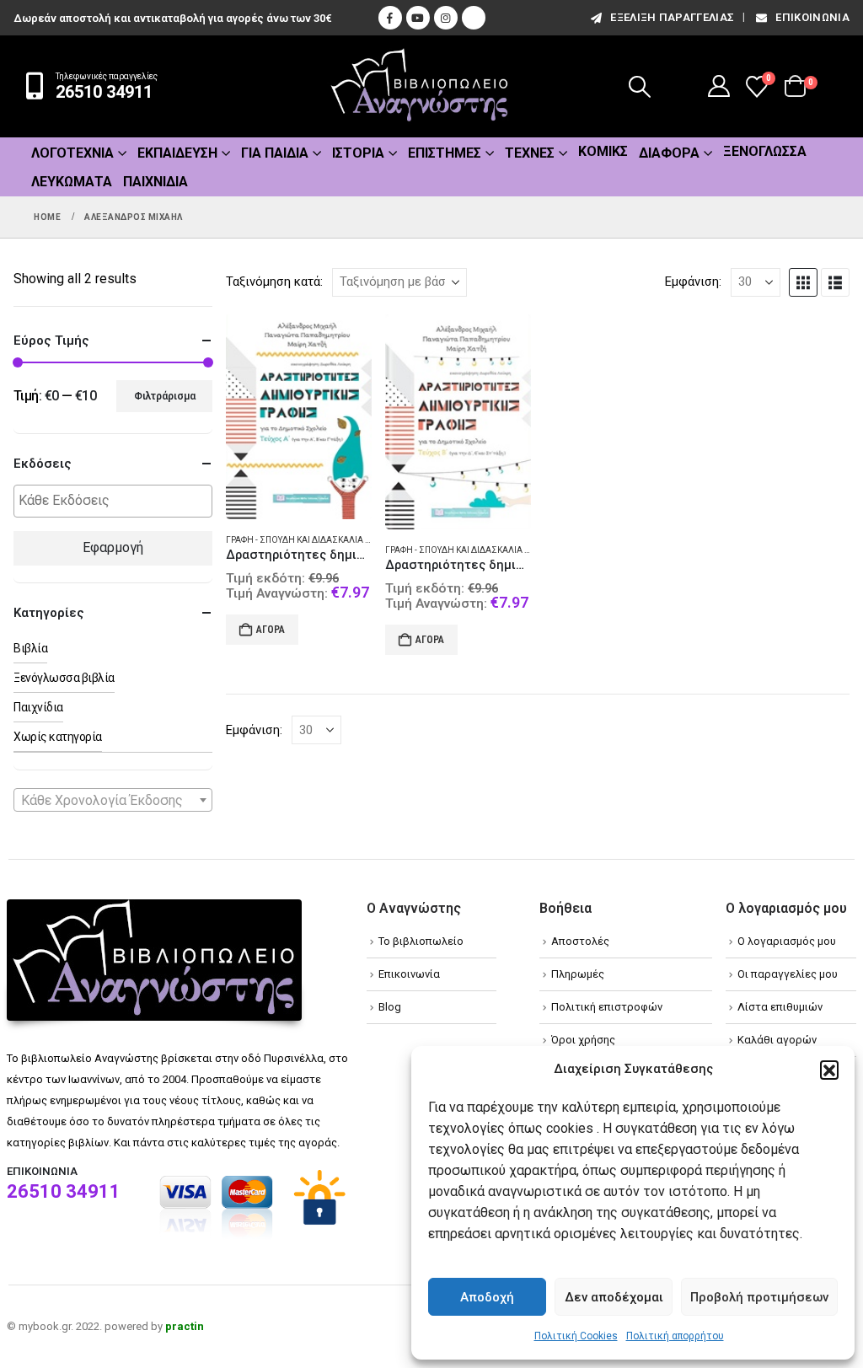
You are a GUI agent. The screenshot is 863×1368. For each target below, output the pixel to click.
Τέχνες (530, 153)
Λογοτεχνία (72, 153)
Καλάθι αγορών (777, 1039)
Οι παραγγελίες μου (787, 974)
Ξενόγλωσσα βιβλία (64, 677)
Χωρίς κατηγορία (57, 736)
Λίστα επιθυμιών (780, 1007)
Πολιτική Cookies (576, 1336)
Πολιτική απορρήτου (675, 1336)
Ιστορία (358, 153)
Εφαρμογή (113, 547)
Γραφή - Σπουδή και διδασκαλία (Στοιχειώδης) (327, 540)
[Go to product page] (299, 416)
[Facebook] (390, 18)
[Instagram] (446, 18)
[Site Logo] (419, 86)
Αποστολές (580, 941)
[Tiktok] (473, 18)
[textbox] (117, 501)
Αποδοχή (487, 1297)
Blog (389, 1007)
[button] (829, 1069)
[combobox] (112, 800)
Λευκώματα (71, 182)
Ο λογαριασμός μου (786, 941)
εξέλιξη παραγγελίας (672, 17)
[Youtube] (418, 18)
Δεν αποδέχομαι (614, 1297)
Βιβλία (30, 648)
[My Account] (719, 86)
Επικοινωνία (812, 17)
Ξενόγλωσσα (765, 151)
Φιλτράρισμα (165, 396)
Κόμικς (603, 151)
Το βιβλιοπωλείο (421, 941)
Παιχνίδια (155, 182)
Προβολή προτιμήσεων (759, 1297)
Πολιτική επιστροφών (606, 1007)
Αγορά (270, 630)
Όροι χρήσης (583, 1039)
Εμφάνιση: (693, 281)
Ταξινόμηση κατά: (274, 281)
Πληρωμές (577, 974)
